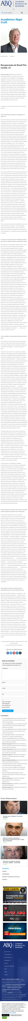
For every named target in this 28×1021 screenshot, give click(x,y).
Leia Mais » (5, 819)
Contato (6, 974)
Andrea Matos (5, 763)
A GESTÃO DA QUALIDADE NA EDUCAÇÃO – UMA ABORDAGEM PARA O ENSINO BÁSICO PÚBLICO (14, 756)
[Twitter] (11, 653)
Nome (3, 682)
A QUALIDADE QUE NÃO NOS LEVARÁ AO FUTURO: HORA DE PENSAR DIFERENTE (13, 769)
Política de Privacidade (10, 1012)
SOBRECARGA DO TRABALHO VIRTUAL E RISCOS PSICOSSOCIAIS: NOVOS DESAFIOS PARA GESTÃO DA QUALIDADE (14, 720)
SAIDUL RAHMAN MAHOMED (8, 772)
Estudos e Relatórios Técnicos (11, 876)
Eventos (6, 963)
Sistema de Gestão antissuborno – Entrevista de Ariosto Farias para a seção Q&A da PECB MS (13, 839)
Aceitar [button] (4, 1017)
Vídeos (5, 971)
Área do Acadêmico (8, 12)
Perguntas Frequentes (9, 966)
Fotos (5, 969)
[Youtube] (14, 653)
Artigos (4, 871)
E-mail (4, 688)
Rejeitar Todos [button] (5, 1015)
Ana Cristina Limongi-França (8, 767)
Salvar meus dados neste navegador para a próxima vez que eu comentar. (6, 704)
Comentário (5, 668)
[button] (14, 9)
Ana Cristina (5, 718)
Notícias (4, 879)
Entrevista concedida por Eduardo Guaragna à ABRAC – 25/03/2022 (11, 862)
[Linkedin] (17, 653)
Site (3, 694)
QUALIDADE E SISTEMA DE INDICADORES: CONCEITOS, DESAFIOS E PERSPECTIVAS (14, 774)
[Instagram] (20, 653)
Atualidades (5, 874)
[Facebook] (7, 653)
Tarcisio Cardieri (5, 738)
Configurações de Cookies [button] (16, 1015)
